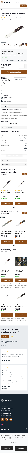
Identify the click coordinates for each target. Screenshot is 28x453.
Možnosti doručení (9, 60)
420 (26, 143)
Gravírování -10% (18, 79)
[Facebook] (2, 419)
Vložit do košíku (15, 72)
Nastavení (14, 443)
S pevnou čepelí (23, 138)
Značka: (4, 91)
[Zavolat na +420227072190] (17, 2)
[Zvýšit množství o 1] (25, 65)
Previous (23, 174)
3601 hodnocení (6, 346)
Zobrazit (21, 242)
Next (25, 174)
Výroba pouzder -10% (18, 82)
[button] (7, 281)
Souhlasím (21, 448)
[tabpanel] (7, 191)
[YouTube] (10, 419)
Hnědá (25, 148)
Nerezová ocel (23, 140)
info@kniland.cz (7, 413)
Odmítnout (7, 448)
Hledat (23, 5)
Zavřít (8, 90)
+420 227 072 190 (7, 408)
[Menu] (26, 2)
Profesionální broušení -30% (20, 77)
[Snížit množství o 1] (25, 67)
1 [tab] (13, 207)
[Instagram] (6, 419)
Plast (26, 145)
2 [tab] (14, 207)
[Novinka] (7, 223)
